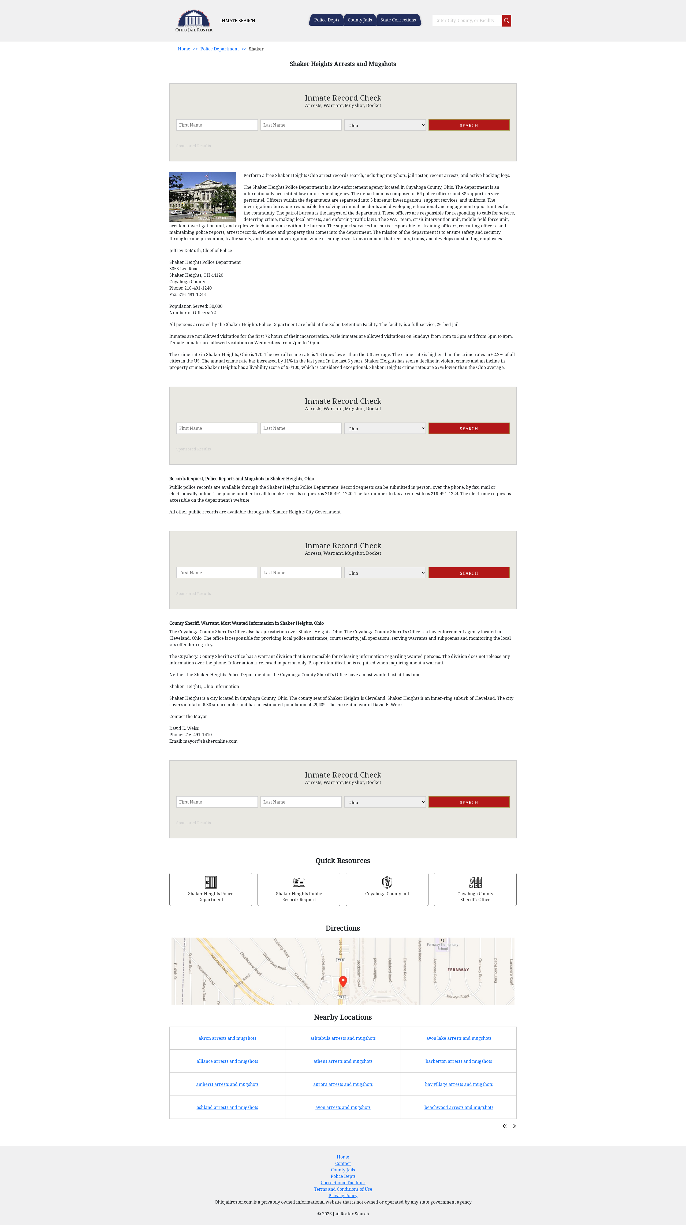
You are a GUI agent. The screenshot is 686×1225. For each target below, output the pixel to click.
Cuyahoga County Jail (387, 894)
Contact (343, 1163)
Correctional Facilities (343, 1183)
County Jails (360, 20)
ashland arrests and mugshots (227, 1107)
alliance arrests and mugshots (227, 1061)
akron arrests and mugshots (227, 1038)
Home (184, 49)
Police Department (219, 49)
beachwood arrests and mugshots (458, 1107)
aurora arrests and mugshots (343, 1084)
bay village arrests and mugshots (459, 1084)
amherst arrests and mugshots (227, 1084)
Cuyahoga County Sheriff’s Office (475, 896)
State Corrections (398, 20)
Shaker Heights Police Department (210, 896)
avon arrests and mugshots (343, 1107)
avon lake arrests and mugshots (458, 1038)
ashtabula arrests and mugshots (343, 1038)
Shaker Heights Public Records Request (299, 896)
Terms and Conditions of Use (343, 1189)
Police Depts (326, 20)
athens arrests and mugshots (343, 1061)
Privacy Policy (343, 1195)
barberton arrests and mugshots (459, 1061)
